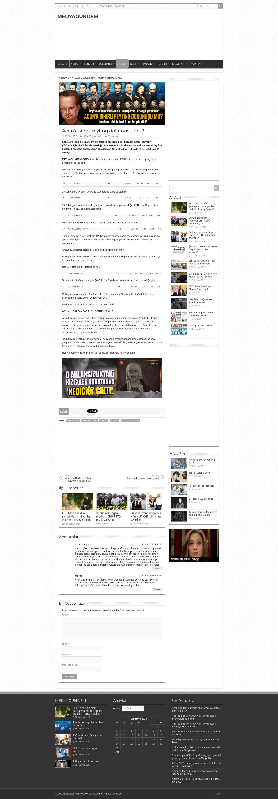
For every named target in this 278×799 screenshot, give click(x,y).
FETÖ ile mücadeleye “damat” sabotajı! (200, 288)
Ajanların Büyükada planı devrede (88, 724)
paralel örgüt (90, 421)
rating (104, 421)
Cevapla (157, 569)
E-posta (67, 654)
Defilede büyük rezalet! (201, 498)
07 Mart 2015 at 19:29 (152, 575)
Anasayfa (61, 6)
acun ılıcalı (73, 421)
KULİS (133, 64)
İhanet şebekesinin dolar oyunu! (143, 477)
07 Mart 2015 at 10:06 (152, 544)
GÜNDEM (89, 64)
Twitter (90, 6)
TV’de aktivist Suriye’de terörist (87, 737)
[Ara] (220, 6)
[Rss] (198, 6)
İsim (65, 643)
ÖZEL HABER (106, 64)
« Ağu (117, 751)
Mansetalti (97, 136)
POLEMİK (162, 64)
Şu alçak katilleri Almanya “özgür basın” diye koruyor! (203, 249)
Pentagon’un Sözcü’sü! (201, 325)
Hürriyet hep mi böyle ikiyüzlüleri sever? (201, 314)
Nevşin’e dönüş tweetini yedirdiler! (188, 559)
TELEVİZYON (178, 64)
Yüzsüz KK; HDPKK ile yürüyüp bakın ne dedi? (195, 778)
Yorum (65, 614)
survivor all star (131, 421)
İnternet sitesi (70, 664)
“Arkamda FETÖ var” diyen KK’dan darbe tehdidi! (203, 275)
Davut (179, 781)
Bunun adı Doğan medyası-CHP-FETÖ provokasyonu (108, 516)
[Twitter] (201, 6)
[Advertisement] (162, 34)
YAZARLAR (196, 64)
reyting (114, 421)
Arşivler (117, 708)
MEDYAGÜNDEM (77, 16)
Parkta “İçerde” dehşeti (201, 485)
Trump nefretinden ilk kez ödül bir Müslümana (203, 513)
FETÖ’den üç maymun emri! (86, 750)
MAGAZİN (147, 64)
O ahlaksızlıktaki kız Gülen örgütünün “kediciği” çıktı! (78, 478)
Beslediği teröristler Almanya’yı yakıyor (192, 739)
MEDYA (75, 64)
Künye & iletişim (76, 6)
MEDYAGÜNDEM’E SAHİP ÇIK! (111, 6)
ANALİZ (121, 64)
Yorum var (113, 136)
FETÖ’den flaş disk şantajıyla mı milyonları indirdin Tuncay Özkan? (76, 517)
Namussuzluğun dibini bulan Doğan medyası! (195, 731)
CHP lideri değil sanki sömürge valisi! (200, 301)
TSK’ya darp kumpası (86, 761)
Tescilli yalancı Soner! (200, 472)
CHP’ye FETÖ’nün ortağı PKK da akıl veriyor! (202, 262)
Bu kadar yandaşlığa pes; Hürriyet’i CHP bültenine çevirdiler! (146, 516)
